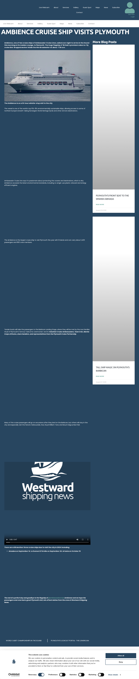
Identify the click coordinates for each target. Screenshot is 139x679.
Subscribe (116, 7)
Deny (121, 662)
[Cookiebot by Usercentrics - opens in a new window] (14, 674)
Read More (100, 204)
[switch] (62, 674)
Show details (113, 675)
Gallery (76, 7)
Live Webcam (44, 7)
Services (66, 7)
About (56, 7)
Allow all (121, 656)
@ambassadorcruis (56, 598)
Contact (79, 12)
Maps (98, 7)
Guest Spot (87, 7)
